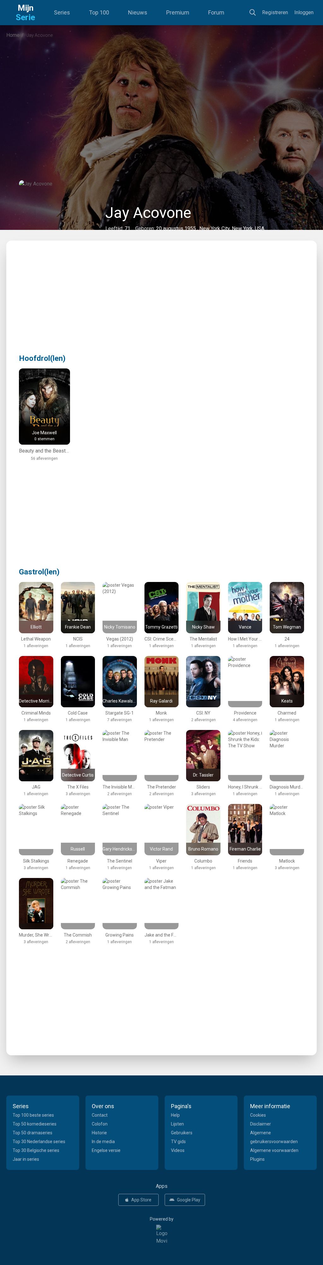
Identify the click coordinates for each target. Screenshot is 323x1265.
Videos (178, 1150)
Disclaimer (260, 1123)
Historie (99, 1132)
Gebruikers (181, 1132)
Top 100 (99, 12)
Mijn (25, 12)
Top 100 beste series (33, 1115)
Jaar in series (26, 1159)
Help (175, 1115)
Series (62, 12)
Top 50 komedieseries (34, 1123)
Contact (100, 1115)
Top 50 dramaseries (32, 1132)
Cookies (258, 1115)
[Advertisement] (161, 96)
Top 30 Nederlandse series (39, 1141)
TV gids (178, 1141)
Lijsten (177, 1123)
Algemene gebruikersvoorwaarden (274, 1137)
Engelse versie (106, 1150)
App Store (141, 1199)
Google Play (188, 1199)
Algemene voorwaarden (274, 1150)
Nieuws (137, 12)
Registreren (275, 12)
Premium (177, 12)
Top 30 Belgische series (36, 1150)
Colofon (100, 1123)
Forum (216, 12)
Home (13, 35)
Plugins (257, 1159)
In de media (103, 1141)
